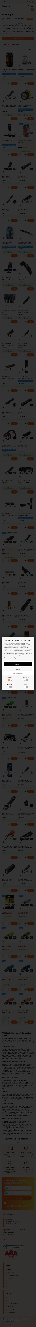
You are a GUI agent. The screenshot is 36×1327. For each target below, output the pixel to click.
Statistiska (26, 684)
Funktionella (9, 684)
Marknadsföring (26, 677)
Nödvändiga (9, 677)
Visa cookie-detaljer (18, 673)
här (23, 655)
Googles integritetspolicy (10, 658)
